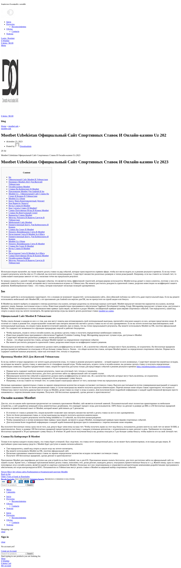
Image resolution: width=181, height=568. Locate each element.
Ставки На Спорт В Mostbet (21, 229)
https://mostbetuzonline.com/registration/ (153, 366)
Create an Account (9, 551)
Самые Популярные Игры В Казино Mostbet (29, 210)
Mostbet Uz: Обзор (17, 198)
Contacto (15, 31)
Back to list (5, 474)
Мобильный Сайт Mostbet (20, 222)
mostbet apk (13, 126)
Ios (10, 177)
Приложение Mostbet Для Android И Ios (26, 191)
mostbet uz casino (106, 311)
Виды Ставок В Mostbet (19, 206)
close (3, 532)
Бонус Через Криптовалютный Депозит (27, 201)
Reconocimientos (19, 27)
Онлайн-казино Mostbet (19, 186)
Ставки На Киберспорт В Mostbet (24, 189)
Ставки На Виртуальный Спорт (23, 213)
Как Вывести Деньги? (19, 203)
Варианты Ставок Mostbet (20, 215)
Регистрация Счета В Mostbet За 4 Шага (27, 234)
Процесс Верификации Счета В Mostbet (27, 232)
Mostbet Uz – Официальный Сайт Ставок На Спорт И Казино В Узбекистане (29, 195)
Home (3, 126)
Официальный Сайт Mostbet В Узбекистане (28, 179)
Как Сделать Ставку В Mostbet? (23, 208)
